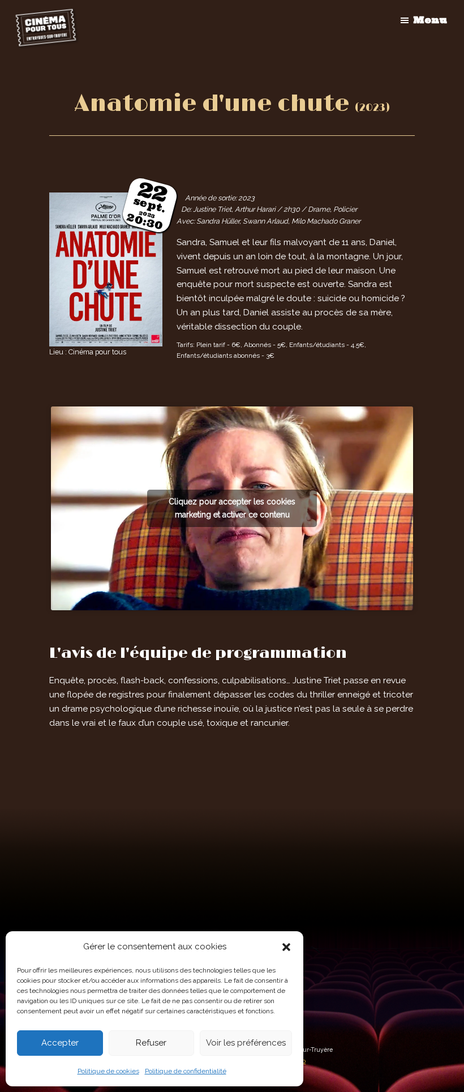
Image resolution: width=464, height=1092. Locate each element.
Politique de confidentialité (185, 1071)
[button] (286, 947)
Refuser (151, 1043)
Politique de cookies (108, 1071)
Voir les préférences (246, 1043)
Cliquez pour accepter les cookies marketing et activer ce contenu (232, 508)
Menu (430, 19)
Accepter (60, 1043)
